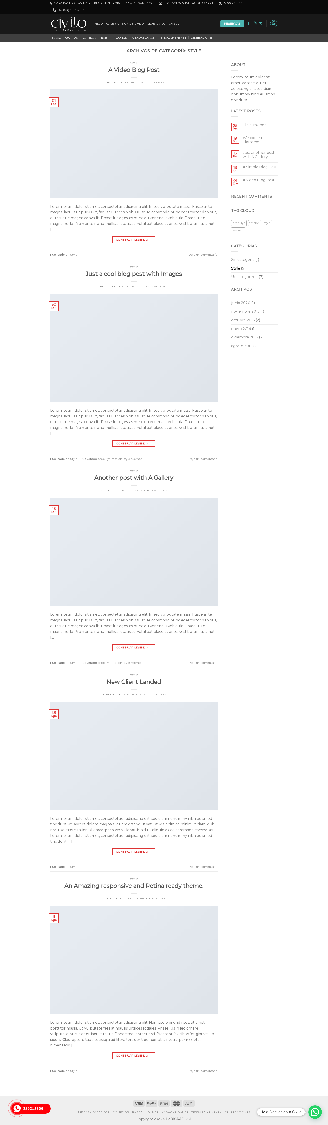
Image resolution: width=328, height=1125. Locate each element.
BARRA (105, 37)
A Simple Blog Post (260, 167)
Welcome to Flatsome (254, 140)
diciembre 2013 (244, 337)
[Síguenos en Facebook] (249, 24)
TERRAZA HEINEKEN (172, 37)
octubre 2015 (243, 320)
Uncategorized (244, 277)
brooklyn (104, 459)
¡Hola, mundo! (255, 125)
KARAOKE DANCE (142, 37)
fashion (117, 459)
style (126, 459)
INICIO (98, 23)
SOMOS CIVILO (133, 23)
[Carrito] (273, 23)
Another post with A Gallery (133, 477)
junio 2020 (240, 303)
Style (134, 63)
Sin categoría (243, 259)
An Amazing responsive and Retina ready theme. (133, 885)
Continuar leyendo (134, 239)
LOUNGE (121, 37)
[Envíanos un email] (260, 24)
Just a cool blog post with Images (134, 273)
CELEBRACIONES (202, 37)
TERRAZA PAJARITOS (64, 37)
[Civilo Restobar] (68, 23)
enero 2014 (241, 329)
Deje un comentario (203, 254)
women (137, 459)
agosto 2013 (241, 346)
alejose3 (157, 82)
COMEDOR (89, 37)
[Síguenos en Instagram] (254, 24)
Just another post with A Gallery (258, 154)
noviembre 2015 (245, 311)
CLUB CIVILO (156, 23)
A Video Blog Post (134, 69)
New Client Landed (134, 681)
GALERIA (112, 23)
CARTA (174, 23)
